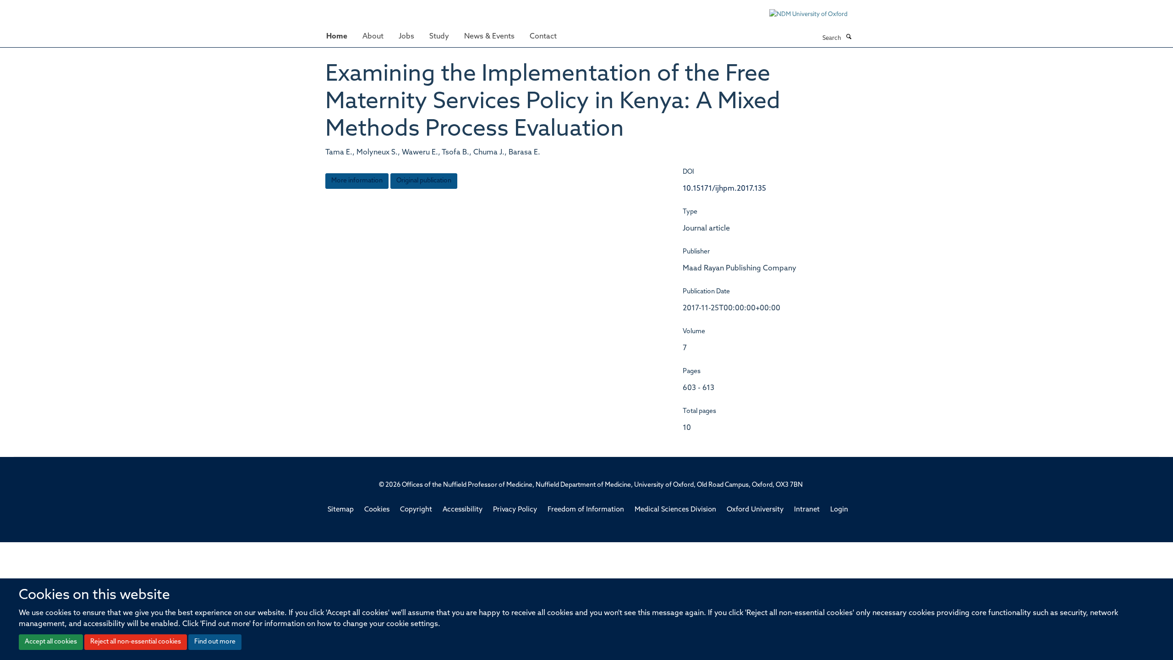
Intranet (807, 509)
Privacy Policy (515, 509)
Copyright (416, 509)
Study (439, 36)
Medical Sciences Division (675, 509)
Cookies (376, 509)
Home (336, 36)
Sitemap (341, 509)
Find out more (215, 641)
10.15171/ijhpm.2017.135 (724, 188)
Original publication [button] (423, 180)
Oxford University (755, 509)
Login (839, 509)
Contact (543, 36)
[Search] (849, 38)
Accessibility (462, 509)
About (373, 36)
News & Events (489, 36)
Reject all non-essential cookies (135, 641)
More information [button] (357, 180)
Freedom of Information (586, 509)
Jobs (406, 36)
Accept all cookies (51, 641)
